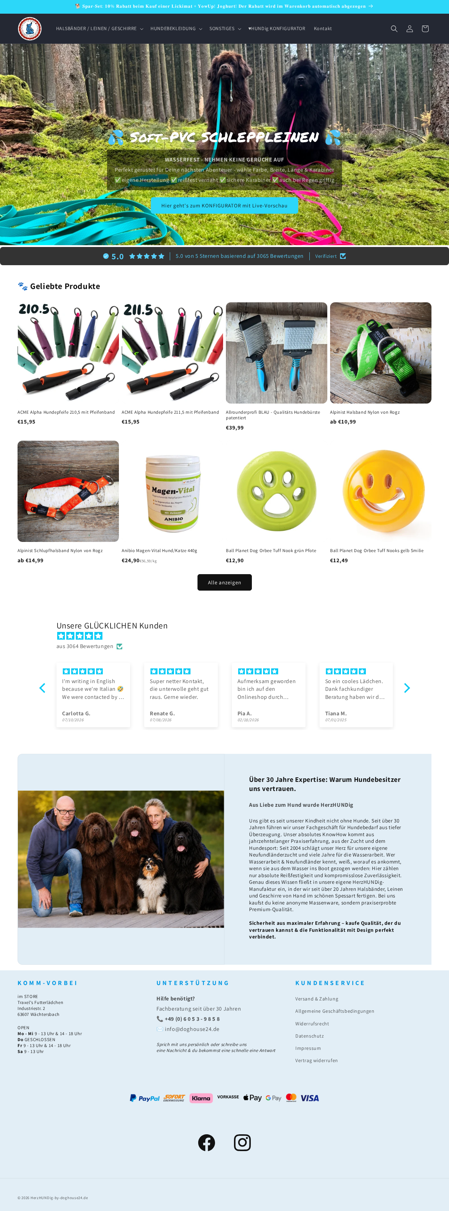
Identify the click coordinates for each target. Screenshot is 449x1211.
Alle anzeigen (224, 582)
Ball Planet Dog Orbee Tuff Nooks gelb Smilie (376, 550)
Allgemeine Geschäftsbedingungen (335, 1011)
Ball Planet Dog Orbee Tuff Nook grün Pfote (271, 550)
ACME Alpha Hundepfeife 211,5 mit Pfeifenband (170, 412)
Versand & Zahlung (316, 999)
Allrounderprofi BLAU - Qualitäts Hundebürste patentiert (273, 415)
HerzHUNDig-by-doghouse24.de (59, 1197)
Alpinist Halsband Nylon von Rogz (365, 412)
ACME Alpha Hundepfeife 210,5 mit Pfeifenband (66, 412)
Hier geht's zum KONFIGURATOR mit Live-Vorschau (224, 205)
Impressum (308, 1048)
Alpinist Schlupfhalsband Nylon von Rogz (60, 550)
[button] (99, 28)
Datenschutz (309, 1036)
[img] (228, 636)
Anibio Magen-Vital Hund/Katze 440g (159, 550)
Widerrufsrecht (312, 1023)
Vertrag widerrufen (316, 1060)
